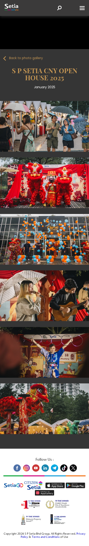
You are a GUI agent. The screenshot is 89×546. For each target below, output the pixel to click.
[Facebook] (17, 471)
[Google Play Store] (75, 485)
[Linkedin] (45, 471)
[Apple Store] (55, 485)
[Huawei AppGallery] (44, 492)
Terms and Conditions (46, 537)
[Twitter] (72, 471)
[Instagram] (26, 471)
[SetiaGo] (35, 485)
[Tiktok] (63, 471)
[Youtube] (35, 471)
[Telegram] (54, 471)
